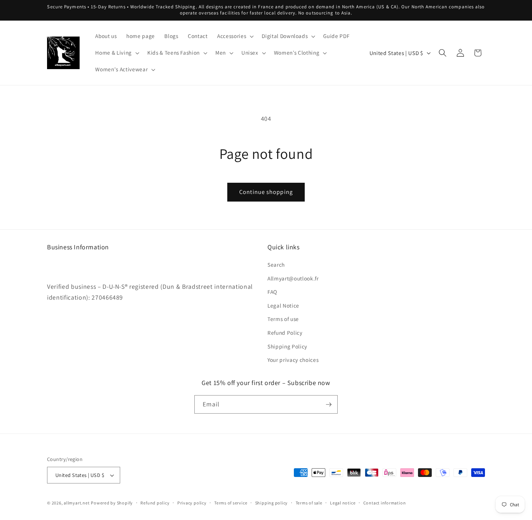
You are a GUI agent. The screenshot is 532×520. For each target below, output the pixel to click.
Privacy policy (192, 503)
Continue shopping (266, 192)
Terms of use (283, 319)
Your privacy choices (292, 359)
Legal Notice (283, 305)
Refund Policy (285, 332)
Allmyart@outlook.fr (293, 278)
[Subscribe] (328, 404)
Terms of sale (309, 503)
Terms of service (230, 503)
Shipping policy (271, 503)
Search (276, 264)
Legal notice (342, 503)
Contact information (384, 503)
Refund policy (154, 503)
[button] (234, 36)
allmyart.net (76, 503)
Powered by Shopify (112, 503)
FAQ (272, 291)
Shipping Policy (287, 346)
